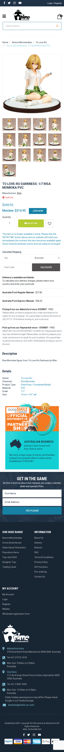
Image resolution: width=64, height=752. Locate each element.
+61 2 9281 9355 (17, 684)
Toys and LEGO (9, 557)
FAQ (36, 552)
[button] (49, 223)
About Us (38, 538)
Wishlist (6, 609)
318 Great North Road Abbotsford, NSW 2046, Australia (34, 652)
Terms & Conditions (43, 557)
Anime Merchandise (12, 538)
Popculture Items (10, 552)
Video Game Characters (14, 547)
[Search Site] (57, 26)
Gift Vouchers (41, 567)
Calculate (46, 267)
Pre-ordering (40, 572)
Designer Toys (9, 562)
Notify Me (32, 223)
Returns (38, 547)
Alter (19, 193)
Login (5, 599)
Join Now (37, 211)
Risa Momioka (28, 381)
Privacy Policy (41, 562)
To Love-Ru (26, 378)
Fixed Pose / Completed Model (36, 384)
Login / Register (54, 3)
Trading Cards (9, 567)
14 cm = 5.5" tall (28, 394)
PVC (23, 388)
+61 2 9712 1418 (17, 657)
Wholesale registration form (16, 614)
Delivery (38, 542)
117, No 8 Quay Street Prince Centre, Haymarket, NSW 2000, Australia (33, 677)
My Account (8, 594)
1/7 (22, 391)
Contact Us (39, 576)
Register (6, 604)
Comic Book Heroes (11, 542)
